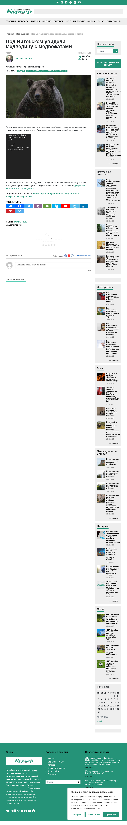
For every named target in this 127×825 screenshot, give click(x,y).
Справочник (114, 21)
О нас (101, 21)
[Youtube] (65, 206)
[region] (94, 804)
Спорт (100, 609)
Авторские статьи (107, 73)
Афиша (91, 21)
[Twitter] (19, 211)
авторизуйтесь (85, 256)
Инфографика (105, 287)
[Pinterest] (10, 211)
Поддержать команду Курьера (108, 63)
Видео (21, 71)
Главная (11, 21)
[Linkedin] (83, 206)
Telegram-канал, (71, 193)
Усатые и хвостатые (57, 71)
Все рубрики (22, 34)
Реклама (52, 774)
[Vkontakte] (10, 206)
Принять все (111, 815)
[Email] (47, 206)
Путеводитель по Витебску (107, 452)
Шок (68, 21)
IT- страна (103, 526)
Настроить (77, 815)
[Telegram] (28, 206)
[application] (18, 156)
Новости (23, 21)
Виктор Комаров (24, 58)
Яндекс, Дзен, (39, 193)
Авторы (35, 21)
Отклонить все (94, 815)
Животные (21, 222)
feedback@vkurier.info (16, 788)
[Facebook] (19, 206)
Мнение (46, 21)
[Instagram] (74, 206)
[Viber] (38, 206)
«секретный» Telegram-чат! (19, 196)
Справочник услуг (56, 762)
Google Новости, (55, 193)
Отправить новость (56, 768)
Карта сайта (53, 771)
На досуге (79, 21)
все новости (113, 164)
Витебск (59, 21)
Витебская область (35, 71)
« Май (99, 721)
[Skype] (56, 206)
